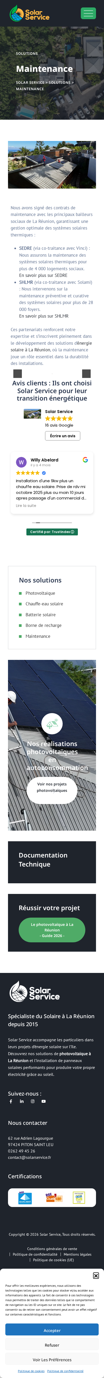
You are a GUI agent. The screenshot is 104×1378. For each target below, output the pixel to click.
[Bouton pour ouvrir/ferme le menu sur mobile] (88, 13)
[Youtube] (43, 1101)
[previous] (17, 373)
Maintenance (38, 636)
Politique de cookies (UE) (53, 1260)
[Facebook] (11, 1101)
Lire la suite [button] (26, 505)
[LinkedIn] (22, 1101)
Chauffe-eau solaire (44, 604)
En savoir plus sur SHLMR (44, 316)
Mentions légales (77, 1254)
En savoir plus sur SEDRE (43, 275)
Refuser (52, 1345)
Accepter (52, 1330)
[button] (96, 1275)
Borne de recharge (44, 625)
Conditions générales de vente (52, 1248)
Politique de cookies (31, 1371)
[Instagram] (32, 1101)
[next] (86, 373)
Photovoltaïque (40, 593)
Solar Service (50, 1234)
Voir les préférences (52, 1359)
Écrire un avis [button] (62, 436)
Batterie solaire (41, 615)
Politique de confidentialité (65, 1371)
